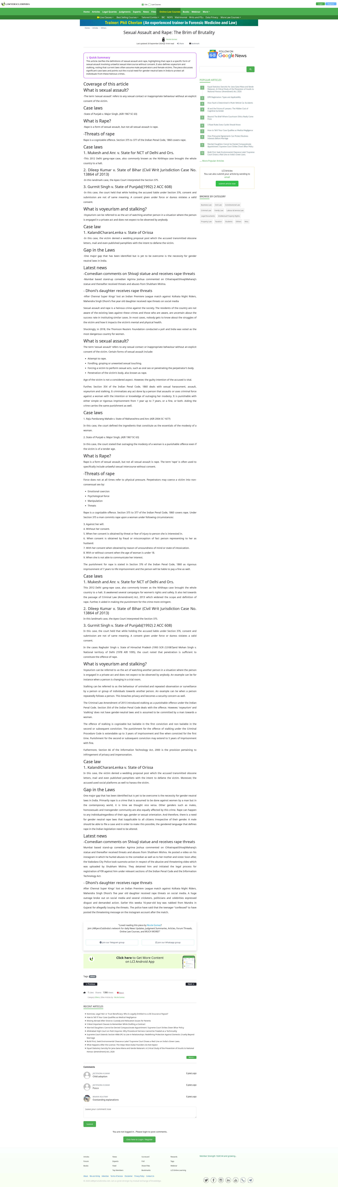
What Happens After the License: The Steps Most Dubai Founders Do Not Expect (122, 1045)
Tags (172, 1161)
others (92, 976)
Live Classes (106, 17)
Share (181, 43)
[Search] (251, 69)
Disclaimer (129, 1176)
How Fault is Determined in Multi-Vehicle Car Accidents (230, 103)
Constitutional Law (232, 205)
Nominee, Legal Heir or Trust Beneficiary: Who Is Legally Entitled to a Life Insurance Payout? (127, 1014)
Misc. (247, 221)
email (227, 177)
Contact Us (150, 1176)
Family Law (219, 210)
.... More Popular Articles (212, 160)
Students (228, 221)
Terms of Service (117, 1176)
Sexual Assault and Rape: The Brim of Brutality (169, 32)
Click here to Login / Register (139, 1139)
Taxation (218, 221)
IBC (163, 17)
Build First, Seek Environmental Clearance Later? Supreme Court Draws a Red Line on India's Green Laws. (133, 1041)
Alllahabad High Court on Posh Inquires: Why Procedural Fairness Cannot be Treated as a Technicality (132, 1031)
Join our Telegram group (113, 942)
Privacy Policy (139, 1176)
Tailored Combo (149, 17)
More (205, 11)
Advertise (105, 1176)
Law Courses (156, 4)
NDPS (170, 17)
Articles (96, 11)
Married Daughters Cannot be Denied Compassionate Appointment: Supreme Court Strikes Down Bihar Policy (135, 1027)
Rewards (174, 1157)
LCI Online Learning (178, 1170)
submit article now (227, 183)
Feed (114, 1166)
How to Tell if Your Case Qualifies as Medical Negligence (111, 1017)
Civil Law (218, 205)
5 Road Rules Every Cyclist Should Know (224, 125)
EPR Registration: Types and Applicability (224, 97)
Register (331, 4)
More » (191, 1057)
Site (146, 4)
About (85, 1176)
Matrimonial (181, 17)
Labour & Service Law (235, 210)
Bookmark (195, 43)
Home (86, 11)
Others (97, 997)
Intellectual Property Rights (229, 216)
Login (320, 4)
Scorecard (145, 1157)
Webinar (196, 11)
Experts (137, 11)
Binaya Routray (100, 1096)
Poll (143, 1161)
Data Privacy (212, 17)
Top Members (117, 1170)
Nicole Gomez (171, 39)
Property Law (206, 221)
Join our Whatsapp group (168, 942)
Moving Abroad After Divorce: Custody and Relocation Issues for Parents (119, 1020)
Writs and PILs (196, 17)
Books (186, 11)
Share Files (146, 1166)
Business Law (206, 205)
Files (153, 11)
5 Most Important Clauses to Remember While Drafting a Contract (116, 1024)
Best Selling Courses (127, 17)
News (146, 11)
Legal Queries (109, 11)
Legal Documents (208, 216)
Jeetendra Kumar (101, 1073)
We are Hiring (95, 1176)
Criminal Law (206, 210)
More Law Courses (230, 17)
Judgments (125, 11)
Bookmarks (146, 1170)
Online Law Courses (169, 11)
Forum (86, 1161)
